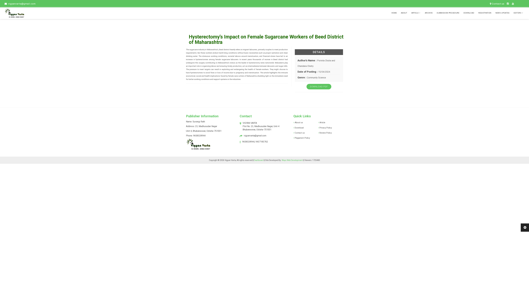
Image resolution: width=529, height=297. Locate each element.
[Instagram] (507, 3)
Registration (484, 13)
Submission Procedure (448, 13)
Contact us (498, 3)
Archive (429, 13)
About (404, 13)
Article (415, 13)
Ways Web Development (292, 160)
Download (469, 13)
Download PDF (319, 87)
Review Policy (325, 133)
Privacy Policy (325, 128)
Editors (518, 13)
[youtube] (513, 3)
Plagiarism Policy (302, 138)
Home (394, 13)
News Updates (503, 13)
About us (298, 122)
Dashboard (259, 160)
